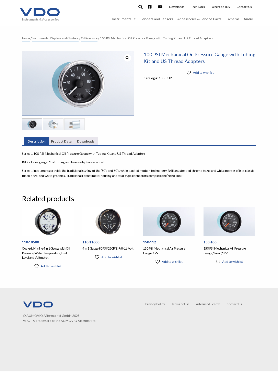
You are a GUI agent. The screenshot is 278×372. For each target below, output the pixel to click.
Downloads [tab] (85, 141)
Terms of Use (180, 304)
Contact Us (244, 7)
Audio (248, 19)
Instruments (121, 19)
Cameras (232, 19)
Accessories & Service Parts (199, 19)
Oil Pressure (89, 38)
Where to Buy (220, 7)
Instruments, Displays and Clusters (55, 38)
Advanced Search (208, 304)
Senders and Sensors (156, 19)
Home (26, 38)
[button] (127, 58)
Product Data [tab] (61, 141)
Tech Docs (198, 7)
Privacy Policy (155, 304)
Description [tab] (37, 141)
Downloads (176, 7)
